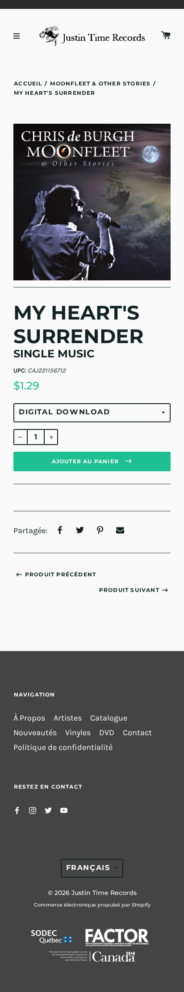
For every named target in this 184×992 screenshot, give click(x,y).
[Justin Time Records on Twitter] (48, 809)
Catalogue (108, 718)
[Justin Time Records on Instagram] (32, 809)
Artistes (68, 718)
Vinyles (78, 732)
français (88, 867)
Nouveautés (35, 732)
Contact (137, 732)
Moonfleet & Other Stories (100, 83)
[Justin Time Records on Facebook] (17, 809)
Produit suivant (129, 590)
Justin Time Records (104, 893)
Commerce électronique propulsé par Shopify (92, 905)
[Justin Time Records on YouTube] (63, 809)
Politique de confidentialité (63, 747)
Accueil (28, 83)
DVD (106, 732)
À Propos (29, 718)
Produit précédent (60, 574)
